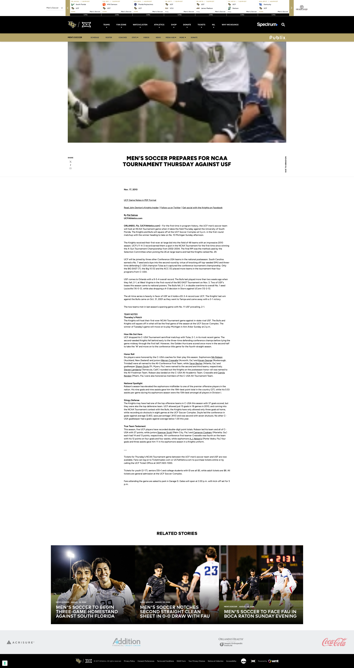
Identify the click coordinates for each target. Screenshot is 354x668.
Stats (134, 37)
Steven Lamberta (132, 369)
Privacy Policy (129, 661)
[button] (68, 8)
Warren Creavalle (169, 360)
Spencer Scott (164, 432)
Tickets (201, 25)
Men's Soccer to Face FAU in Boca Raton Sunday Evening (260, 614)
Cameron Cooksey (202, 432)
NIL (213, 25)
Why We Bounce (230, 25)
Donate (187, 25)
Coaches (123, 37)
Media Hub (170, 37)
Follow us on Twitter (170, 207)
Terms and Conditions (165, 661)
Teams (106, 25)
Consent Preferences (146, 661)
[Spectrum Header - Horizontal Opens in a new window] (267, 25)
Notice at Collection (215, 661)
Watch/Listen (140, 25)
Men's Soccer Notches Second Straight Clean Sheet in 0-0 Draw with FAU (175, 612)
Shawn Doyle (142, 366)
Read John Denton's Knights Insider (141, 207)
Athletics (159, 25)
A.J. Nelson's (195, 438)
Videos (146, 37)
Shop (173, 25)
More (181, 37)
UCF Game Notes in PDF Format (140, 200)
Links (86, 15)
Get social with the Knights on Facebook (202, 207)
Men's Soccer (62, 602)
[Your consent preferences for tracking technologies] (4, 663)
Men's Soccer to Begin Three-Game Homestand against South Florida (87, 612)
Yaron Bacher (196, 363)
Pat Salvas (132, 215)
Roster (109, 37)
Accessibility (231, 661)
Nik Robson (216, 357)
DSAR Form (181, 661)
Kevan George (205, 360)
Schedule (95, 37)
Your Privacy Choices (196, 661)
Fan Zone (121, 25)
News (158, 37)
